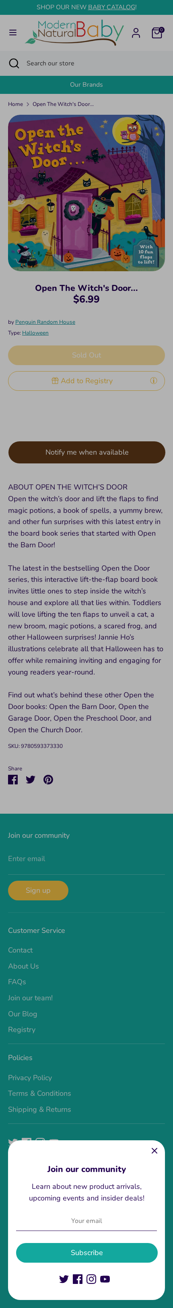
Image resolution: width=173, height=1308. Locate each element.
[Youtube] (105, 1279)
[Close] (154, 1151)
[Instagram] (91, 1279)
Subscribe (87, 1252)
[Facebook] (77, 1279)
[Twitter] (64, 1279)
